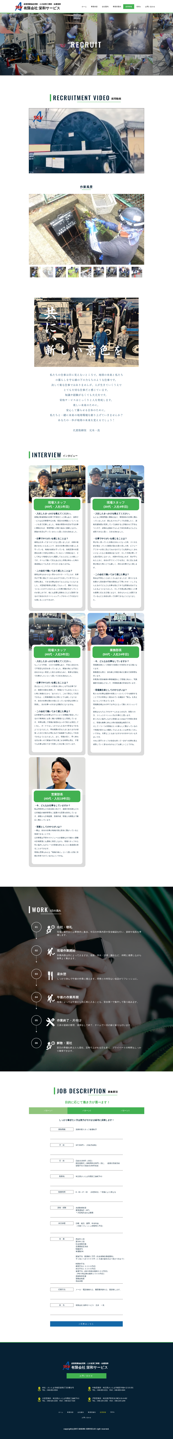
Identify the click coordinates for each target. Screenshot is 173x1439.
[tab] (48, 1110)
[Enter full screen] (141, 170)
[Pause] (31, 170)
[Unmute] (35, 170)
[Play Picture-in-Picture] (137, 170)
